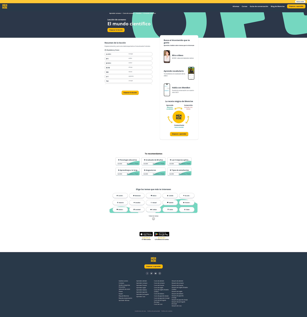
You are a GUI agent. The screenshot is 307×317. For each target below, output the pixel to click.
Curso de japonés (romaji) (161, 298)
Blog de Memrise (278, 6)
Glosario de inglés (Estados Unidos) (180, 288)
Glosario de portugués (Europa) (178, 303)
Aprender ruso (140, 296)
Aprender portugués (142, 294)
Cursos (244, 6)
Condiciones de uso (140, 311)
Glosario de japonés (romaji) (178, 297)
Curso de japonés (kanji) (161, 296)
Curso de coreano (128, 13)
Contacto (121, 283)
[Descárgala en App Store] (146, 234)
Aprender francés (141, 285)
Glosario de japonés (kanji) (180, 300)
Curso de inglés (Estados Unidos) (161, 290)
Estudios (139, 13)
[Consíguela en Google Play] (161, 234)
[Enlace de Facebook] (147, 273)
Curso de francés (159, 285)
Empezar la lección (116, 30)
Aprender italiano (141, 290)
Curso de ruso (158, 304)
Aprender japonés (141, 292)
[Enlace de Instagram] (159, 273)
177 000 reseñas (146, 239)
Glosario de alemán (177, 281)
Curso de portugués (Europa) (160, 301)
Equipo (121, 294)
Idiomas (236, 6)
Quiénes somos (123, 281)
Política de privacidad (153, 311)
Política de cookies (166, 311)
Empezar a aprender (296, 6)
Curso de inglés (158, 287)
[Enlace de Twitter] (151, 273)
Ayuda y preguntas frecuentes (124, 286)
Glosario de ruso (177, 306)
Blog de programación (125, 298)
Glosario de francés (177, 285)
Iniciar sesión (300, 1)
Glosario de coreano (178, 283)
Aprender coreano (115, 13)
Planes (121, 291)
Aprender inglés (141, 287)
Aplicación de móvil (124, 289)
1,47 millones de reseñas (162, 239)
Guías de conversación (259, 6)
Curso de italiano (159, 294)
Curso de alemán (159, 281)
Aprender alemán (141, 281)
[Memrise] (5, 6)
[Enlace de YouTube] (155, 273)
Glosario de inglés (177, 291)
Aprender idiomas (124, 300)
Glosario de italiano (177, 294)
